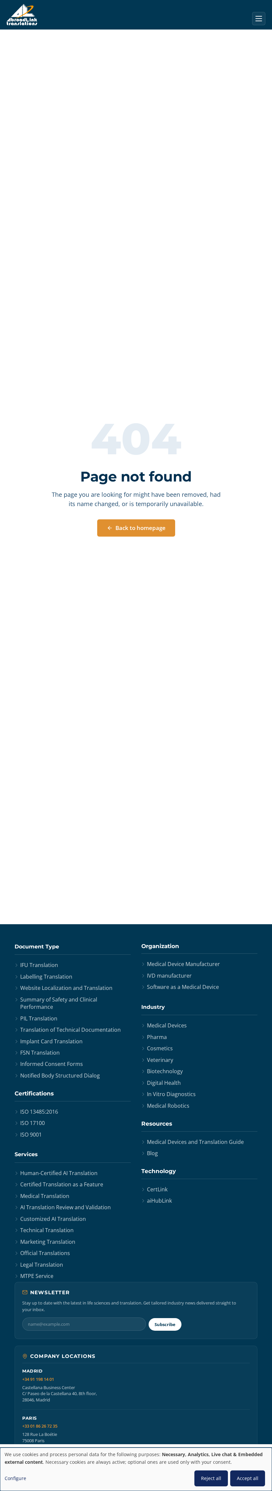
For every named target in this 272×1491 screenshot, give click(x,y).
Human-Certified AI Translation (59, 1173)
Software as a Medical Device (183, 987)
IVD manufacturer (169, 975)
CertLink (157, 1189)
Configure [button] (15, 1478)
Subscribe (165, 1324)
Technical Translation (47, 1230)
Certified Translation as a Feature (61, 1184)
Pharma (157, 1037)
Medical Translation (44, 1196)
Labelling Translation (46, 976)
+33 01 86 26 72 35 (39, 1426)
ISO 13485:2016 (39, 1111)
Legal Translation (41, 1264)
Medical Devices (167, 1025)
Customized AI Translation (53, 1219)
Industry (153, 1007)
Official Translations (45, 1253)
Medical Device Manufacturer (183, 964)
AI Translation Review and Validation (65, 1207)
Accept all (247, 1478)
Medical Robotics (168, 1105)
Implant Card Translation (51, 1041)
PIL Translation (38, 1018)
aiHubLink (159, 1200)
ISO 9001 (31, 1134)
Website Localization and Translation (66, 988)
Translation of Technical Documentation (70, 1029)
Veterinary (160, 1060)
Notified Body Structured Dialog (60, 1075)
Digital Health (164, 1082)
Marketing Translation (47, 1241)
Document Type (37, 946)
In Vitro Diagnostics (171, 1094)
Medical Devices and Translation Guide (195, 1142)
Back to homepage (140, 528)
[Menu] (258, 18)
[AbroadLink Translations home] (22, 14)
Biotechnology (165, 1071)
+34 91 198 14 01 (38, 1379)
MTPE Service (36, 1276)
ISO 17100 (32, 1123)
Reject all (211, 1478)
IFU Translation (39, 965)
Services (26, 1154)
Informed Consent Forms (51, 1064)
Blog (152, 1153)
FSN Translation (40, 1052)
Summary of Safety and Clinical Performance (58, 1003)
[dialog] (136, 1469)
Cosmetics (160, 1048)
